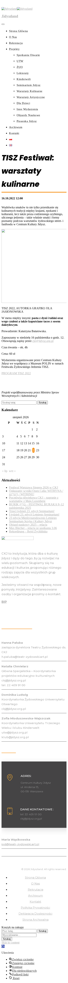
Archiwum (35, 895)
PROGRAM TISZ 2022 (16, 373)
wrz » (12, 471)
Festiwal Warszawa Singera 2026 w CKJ (33, 487)
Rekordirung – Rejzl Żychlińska (28, 531)
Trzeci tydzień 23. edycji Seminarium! (31, 511)
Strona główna (35, 877)
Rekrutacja (35, 889)
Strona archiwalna (35, 919)
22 (33, 450)
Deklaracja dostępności (35, 913)
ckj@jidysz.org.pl (42, 341)
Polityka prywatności (35, 907)
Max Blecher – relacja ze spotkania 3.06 (33, 528)
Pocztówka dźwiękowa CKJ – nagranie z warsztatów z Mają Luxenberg (33, 499)
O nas (35, 883)
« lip (4, 471)
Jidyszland (10, 16)
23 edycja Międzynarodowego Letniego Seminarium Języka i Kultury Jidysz (33, 519)
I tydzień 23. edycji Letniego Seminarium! (34, 514)
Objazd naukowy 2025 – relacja (28, 524)
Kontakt (35, 901)
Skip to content (10, 942)
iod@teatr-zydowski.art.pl (20, 844)
